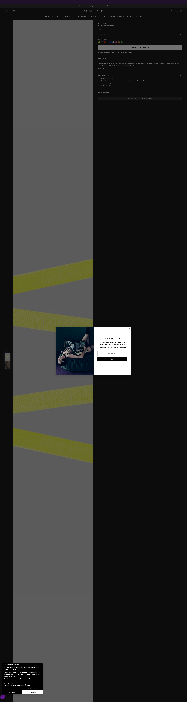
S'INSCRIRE (112, 359)
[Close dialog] (129, 328)
